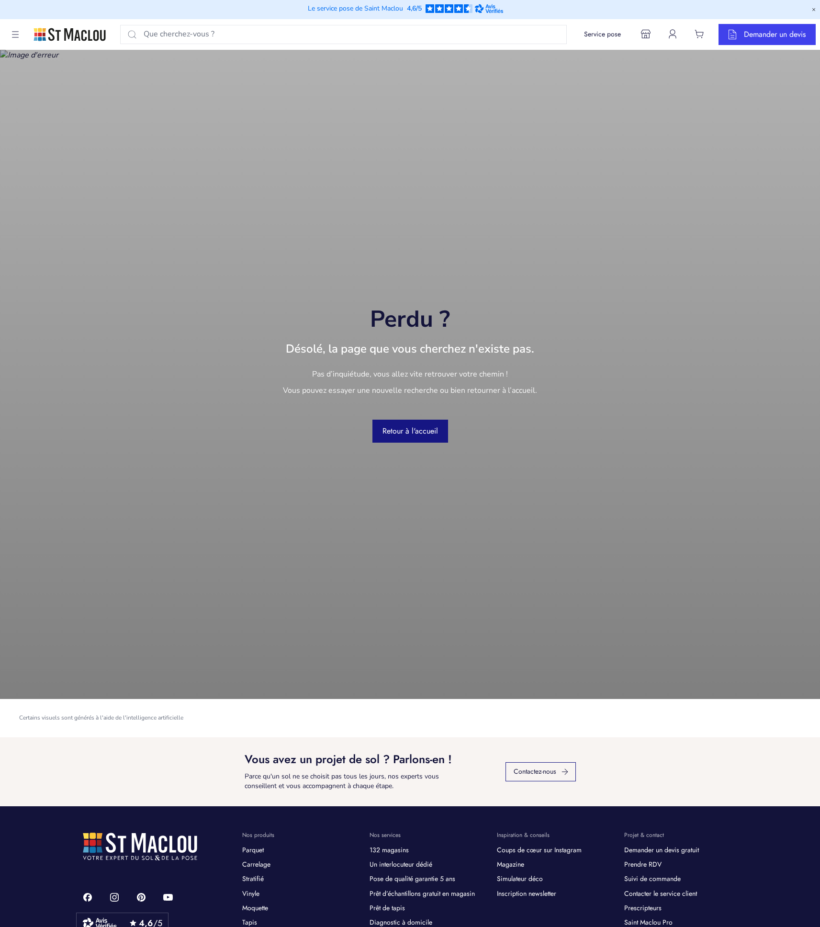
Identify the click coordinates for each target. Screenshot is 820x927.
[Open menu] (15, 34)
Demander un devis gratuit (661, 850)
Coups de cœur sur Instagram (539, 850)
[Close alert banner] (814, 9)
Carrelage (256, 864)
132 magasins (389, 850)
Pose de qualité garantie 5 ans (412, 878)
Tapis (249, 922)
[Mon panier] (699, 34)
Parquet (253, 850)
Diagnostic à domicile (401, 922)
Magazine (510, 864)
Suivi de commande (652, 878)
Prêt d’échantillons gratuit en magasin (422, 893)
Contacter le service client (660, 893)
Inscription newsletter (526, 893)
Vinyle (250, 893)
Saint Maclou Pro (648, 922)
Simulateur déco (520, 878)
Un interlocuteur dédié (401, 864)
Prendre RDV (643, 864)
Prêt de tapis (387, 908)
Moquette (255, 908)
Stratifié (253, 878)
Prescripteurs (643, 908)
